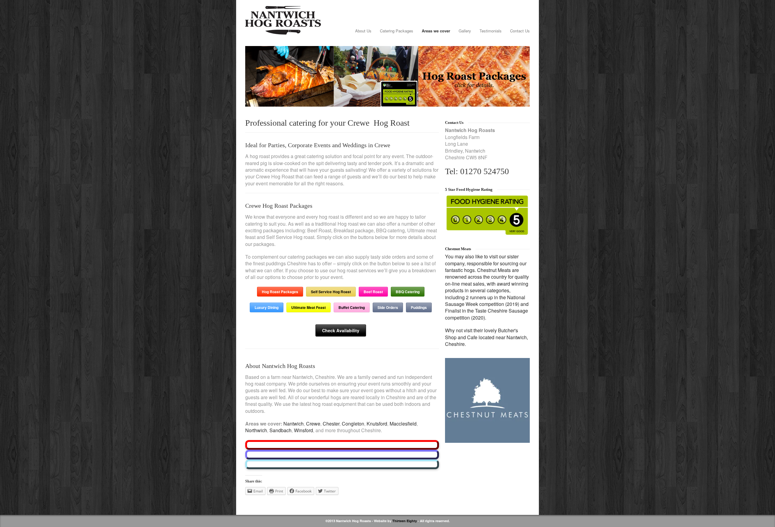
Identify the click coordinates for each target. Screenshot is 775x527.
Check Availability (340, 330)
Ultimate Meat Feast (308, 307)
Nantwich (293, 423)
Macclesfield (403, 423)
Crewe (313, 423)
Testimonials (491, 31)
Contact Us (520, 31)
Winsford (303, 430)
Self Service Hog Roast (331, 291)
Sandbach (280, 430)
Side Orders (388, 307)
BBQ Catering (408, 291)
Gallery (465, 31)
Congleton (353, 423)
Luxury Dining (267, 307)
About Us (363, 31)
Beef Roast (373, 291)
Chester (331, 423)
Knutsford (377, 423)
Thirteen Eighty (404, 521)
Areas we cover (436, 31)
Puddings (419, 307)
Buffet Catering (351, 307)
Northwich (256, 430)
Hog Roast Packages (280, 291)
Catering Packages (396, 31)
